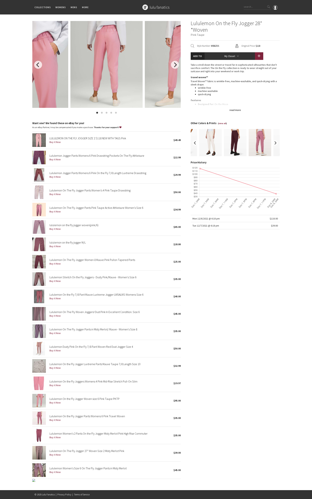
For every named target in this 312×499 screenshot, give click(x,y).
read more (235, 110)
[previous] (38, 65)
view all (222, 123)
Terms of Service (82, 494)
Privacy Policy (64, 494)
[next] (175, 65)
